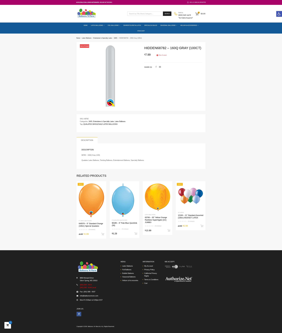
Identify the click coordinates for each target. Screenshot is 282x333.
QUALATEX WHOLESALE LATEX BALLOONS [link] (100, 124)
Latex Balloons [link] (97, 25)
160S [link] (115, 38)
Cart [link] (145, 283)
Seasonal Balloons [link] (167, 25)
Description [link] (87, 140)
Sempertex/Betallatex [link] (132, 25)
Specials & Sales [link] (150, 25)
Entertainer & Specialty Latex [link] (102, 38)
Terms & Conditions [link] (151, 279)
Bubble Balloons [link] (128, 273)
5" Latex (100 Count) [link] (85, 220)
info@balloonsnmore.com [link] (89, 296)
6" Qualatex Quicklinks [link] (119, 220)
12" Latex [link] (181, 212)
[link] (279, 14)
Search (167, 13)
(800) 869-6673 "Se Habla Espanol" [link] (183, 16)
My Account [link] (148, 266)
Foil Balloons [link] (113, 25)
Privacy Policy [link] (149, 270)
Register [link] (203, 2)
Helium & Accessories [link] (188, 25)
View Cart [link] (141, 31)
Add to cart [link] (102, 234)
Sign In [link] (196, 2)
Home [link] (86, 25)
